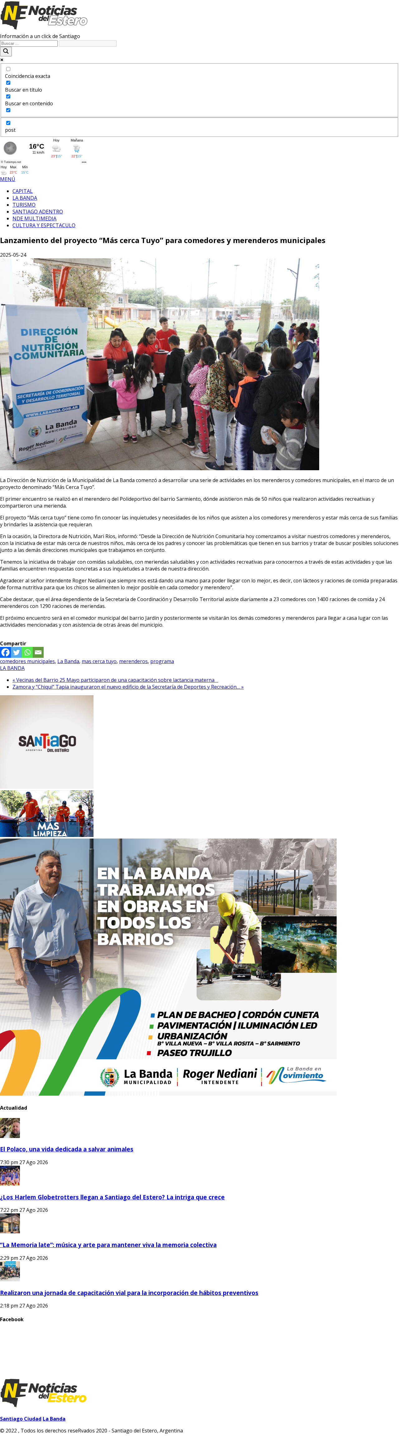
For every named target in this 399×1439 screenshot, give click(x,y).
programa (162, 661)
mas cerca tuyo (99, 661)
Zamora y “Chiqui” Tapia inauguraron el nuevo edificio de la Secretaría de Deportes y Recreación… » (128, 686)
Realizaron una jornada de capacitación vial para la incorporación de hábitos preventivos (129, 1293)
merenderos (133, 661)
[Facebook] (5, 652)
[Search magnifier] (6, 51)
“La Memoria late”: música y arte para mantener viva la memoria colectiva (108, 1245)
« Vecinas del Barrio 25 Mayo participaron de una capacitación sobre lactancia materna (115, 679)
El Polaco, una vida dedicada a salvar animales (66, 1149)
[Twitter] (16, 652)
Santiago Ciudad (20, 1418)
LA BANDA (12, 668)
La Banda (68, 661)
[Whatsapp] (27, 652)
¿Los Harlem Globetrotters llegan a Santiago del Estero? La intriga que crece (112, 1197)
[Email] (38, 652)
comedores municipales (27, 661)
